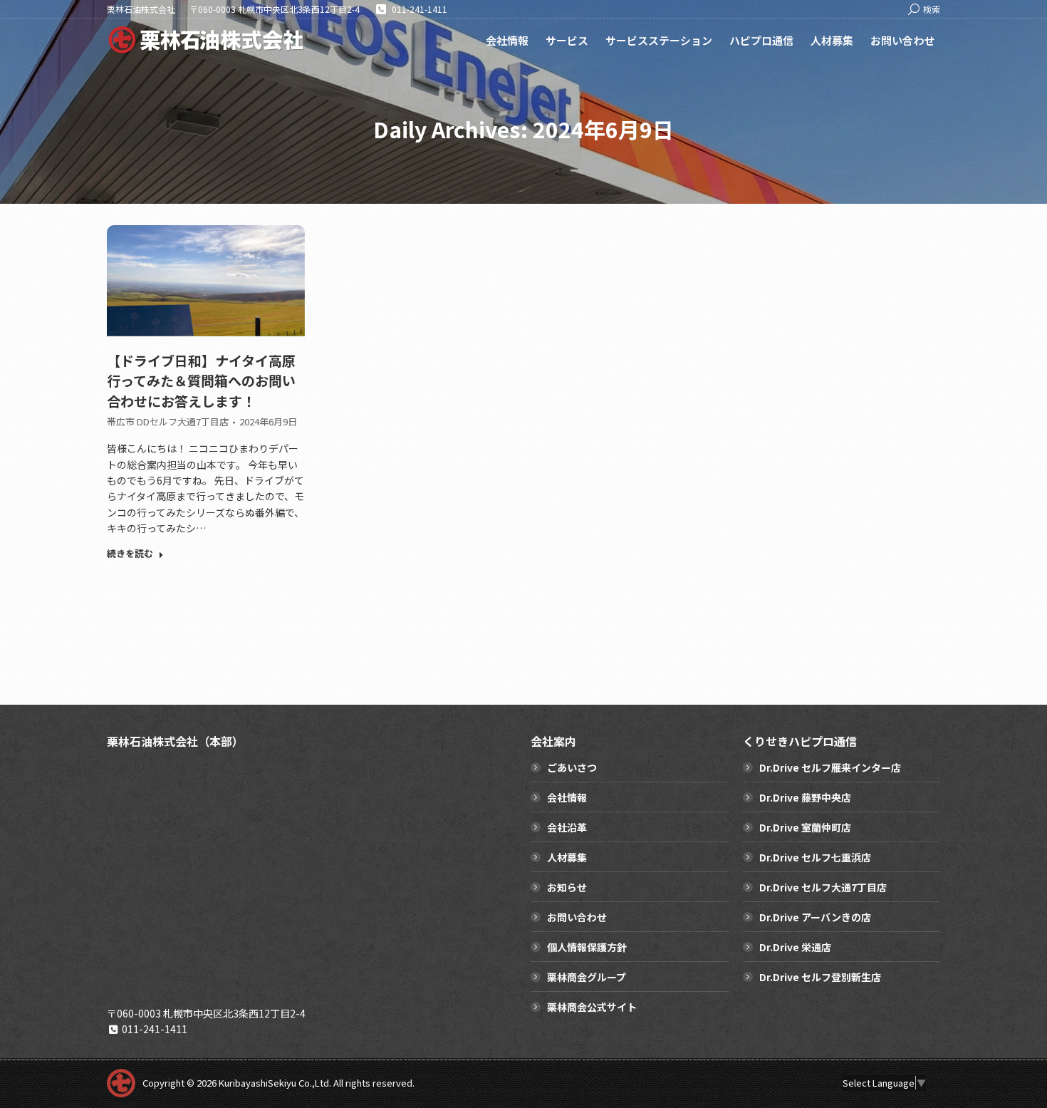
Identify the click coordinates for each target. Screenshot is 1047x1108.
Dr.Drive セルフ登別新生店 (820, 977)
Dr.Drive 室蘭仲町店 (805, 827)
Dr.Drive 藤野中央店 (805, 797)
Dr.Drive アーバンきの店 (815, 917)
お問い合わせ (577, 917)
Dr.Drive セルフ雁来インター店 (830, 767)
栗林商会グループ (586, 977)
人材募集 (567, 857)
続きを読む (130, 553)
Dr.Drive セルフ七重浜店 (815, 857)
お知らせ (567, 887)
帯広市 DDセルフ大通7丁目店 (168, 421)
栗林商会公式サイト (592, 1007)
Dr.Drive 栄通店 (795, 947)
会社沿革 (567, 827)
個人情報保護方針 (587, 947)
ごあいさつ (572, 767)
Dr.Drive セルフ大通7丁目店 (823, 887)
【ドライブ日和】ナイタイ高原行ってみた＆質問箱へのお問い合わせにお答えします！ (201, 380)
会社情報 (567, 797)
